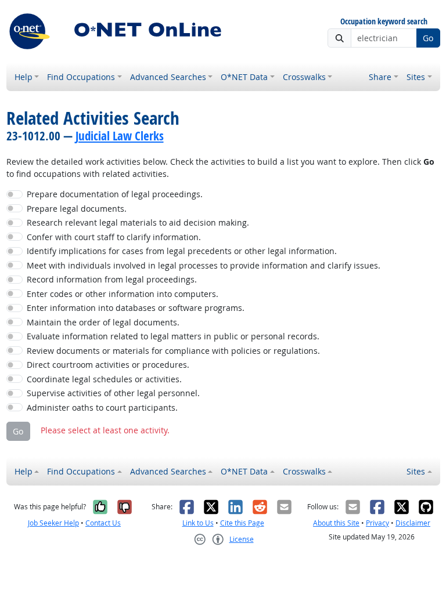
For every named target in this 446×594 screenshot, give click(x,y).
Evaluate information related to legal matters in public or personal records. (173, 336)
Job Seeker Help (53, 523)
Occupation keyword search (383, 22)
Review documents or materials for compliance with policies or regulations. (173, 350)
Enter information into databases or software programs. (135, 307)
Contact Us (103, 523)
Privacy (377, 523)
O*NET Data (244, 76)
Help (24, 76)
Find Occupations (81, 76)
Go (428, 38)
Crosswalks (304, 76)
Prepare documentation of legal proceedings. (115, 194)
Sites (416, 76)
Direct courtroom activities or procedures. (108, 364)
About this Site (336, 523)
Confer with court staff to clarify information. (114, 236)
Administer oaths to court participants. (102, 407)
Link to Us (198, 523)
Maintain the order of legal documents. (103, 322)
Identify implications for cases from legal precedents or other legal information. (182, 250)
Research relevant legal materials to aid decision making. (138, 222)
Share (380, 76)
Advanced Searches (168, 76)
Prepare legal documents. (77, 208)
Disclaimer (412, 523)
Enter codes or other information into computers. (122, 293)
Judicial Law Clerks (119, 136)
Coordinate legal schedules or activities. (104, 379)
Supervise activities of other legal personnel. (113, 393)
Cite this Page (242, 523)
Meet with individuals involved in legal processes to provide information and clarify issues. (203, 265)
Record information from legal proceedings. (112, 279)
